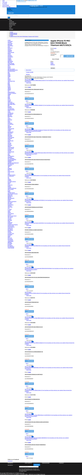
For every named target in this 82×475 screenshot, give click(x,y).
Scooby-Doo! (11, 233)
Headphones (11, 160)
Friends (9, 187)
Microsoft (10, 62)
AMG (9, 95)
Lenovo (9, 58)
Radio (9, 155)
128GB (9, 87)
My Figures (10, 229)
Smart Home (12, 24)
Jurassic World (11, 192)
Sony (9, 125)
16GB (9, 84)
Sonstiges (10, 234)
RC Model (4, 3)
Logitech (10, 51)
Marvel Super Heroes (13, 193)
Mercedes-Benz (11, 104)
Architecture (11, 176)
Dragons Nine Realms (13, 224)
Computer (11, 21)
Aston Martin (11, 213)
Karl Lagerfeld (11, 103)
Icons (9, 190)
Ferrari (9, 100)
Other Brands (5, 5)
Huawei (9, 144)
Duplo (9, 186)
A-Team (10, 209)
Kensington (10, 56)
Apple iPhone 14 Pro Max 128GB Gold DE (34, 327)
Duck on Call (11, 225)
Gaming (9, 42)
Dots (9, 183)
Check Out (11, 13)
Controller (10, 43)
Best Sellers (11, 250)
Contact (11, 29)
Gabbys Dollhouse (12, 188)
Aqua (9, 211)
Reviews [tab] (28, 74)
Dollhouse (10, 222)
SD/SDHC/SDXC (11, 71)
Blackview (10, 116)
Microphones (11, 164)
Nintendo (10, 44)
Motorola (10, 119)
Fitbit (9, 142)
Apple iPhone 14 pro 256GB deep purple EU (34, 89)
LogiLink (9, 59)
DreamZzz (10, 185)
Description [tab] (28, 70)
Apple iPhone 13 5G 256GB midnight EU (33, 114)
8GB (9, 83)
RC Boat (9, 244)
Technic (9, 206)
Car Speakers (11, 156)
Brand (51, 48)
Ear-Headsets (11, 158)
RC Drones (10, 245)
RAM (9, 73)
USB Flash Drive (11, 81)
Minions (9, 197)
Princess (10, 232)
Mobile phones (11, 110)
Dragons (10, 223)
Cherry (9, 49)
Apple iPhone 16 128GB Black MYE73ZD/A (34, 374)
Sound (10, 26)
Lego (3, 0)
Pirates (9, 231)
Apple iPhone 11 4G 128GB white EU (32, 399)
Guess (9, 101)
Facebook (10, 461)
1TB (8, 91)
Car (8, 154)
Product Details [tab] (29, 72)
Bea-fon (10, 115)
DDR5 (9, 76)
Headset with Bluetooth (13, 163)
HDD (9, 65)
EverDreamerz (11, 227)
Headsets (10, 157)
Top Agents (10, 240)
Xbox (9, 47)
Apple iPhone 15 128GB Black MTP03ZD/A (34, 207)
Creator (9, 180)
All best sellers (19, 378)
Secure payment (6, 6)
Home (10, 20)
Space (9, 235)
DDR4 (9, 75)
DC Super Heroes (12, 181)
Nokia (9, 122)
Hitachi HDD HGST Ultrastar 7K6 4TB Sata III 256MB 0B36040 (15, 365)
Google (9, 150)
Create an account (21, 1)
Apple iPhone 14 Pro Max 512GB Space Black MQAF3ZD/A (37, 159)
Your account (46, 463)
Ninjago (9, 199)
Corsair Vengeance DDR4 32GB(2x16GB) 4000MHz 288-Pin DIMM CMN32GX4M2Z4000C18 (15, 291)
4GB (9, 82)
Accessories (10, 113)
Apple (9, 112)
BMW (9, 97)
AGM (9, 111)
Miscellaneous (11, 198)
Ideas (9, 191)
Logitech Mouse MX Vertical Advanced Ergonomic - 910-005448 (14, 316)
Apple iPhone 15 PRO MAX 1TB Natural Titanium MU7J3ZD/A (38, 137)
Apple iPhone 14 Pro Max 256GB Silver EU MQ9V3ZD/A (37, 422)
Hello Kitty (10, 102)
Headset (10, 161)
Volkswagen (10, 241)
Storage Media (11, 64)
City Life (9, 218)
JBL (8, 167)
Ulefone (9, 126)
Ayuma (9, 214)
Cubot (9, 118)
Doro (9, 121)
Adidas (9, 94)
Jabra (9, 166)
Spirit (9, 237)
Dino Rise (10, 220)
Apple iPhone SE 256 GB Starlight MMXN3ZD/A (35, 444)
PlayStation (10, 45)
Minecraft (10, 195)
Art (8, 177)
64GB (9, 86)
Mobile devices (12, 23)
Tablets (9, 129)
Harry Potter (11, 189)
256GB (9, 89)
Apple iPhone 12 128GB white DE (32, 302)
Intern (9, 68)
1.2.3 (8, 208)
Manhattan (10, 61)
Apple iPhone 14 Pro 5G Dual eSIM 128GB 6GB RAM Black (37, 277)
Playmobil (4, 2)
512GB (9, 90)
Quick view (11, 257)
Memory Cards (11, 69)
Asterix (9, 212)
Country (10, 219)
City (9, 178)
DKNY (9, 98)
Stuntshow (10, 239)
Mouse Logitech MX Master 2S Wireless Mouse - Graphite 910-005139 (15, 341)
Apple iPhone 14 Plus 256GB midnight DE (34, 351)
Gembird (10, 50)
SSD (8, 77)
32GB (9, 85)
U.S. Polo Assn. (11, 108)
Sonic (9, 200)
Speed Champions (12, 201)
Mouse (9, 53)
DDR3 (9, 74)
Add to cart (12, 272)
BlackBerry (10, 114)
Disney (9, 182)
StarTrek (10, 238)
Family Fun (10, 228)
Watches (10, 138)
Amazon (10, 149)
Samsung (10, 123)
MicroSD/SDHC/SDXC (13, 70)
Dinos (9, 221)
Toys (10, 27)
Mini (8, 105)
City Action (10, 217)
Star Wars (10, 202)
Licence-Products (12, 93)
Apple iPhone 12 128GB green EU (32, 184)
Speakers (10, 165)
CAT (9, 117)
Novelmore (10, 230)
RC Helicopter (11, 246)
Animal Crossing (11, 175)
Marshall (10, 169)
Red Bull (9, 106)
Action (9, 210)
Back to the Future (12, 216)
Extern (9, 66)
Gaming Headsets (12, 159)
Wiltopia (10, 242)
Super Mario (10, 205)
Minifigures (10, 196)
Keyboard (10, 48)
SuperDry (10, 107)
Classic (9, 179)
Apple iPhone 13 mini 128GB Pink (32, 252)
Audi (9, 96)
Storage (9, 203)
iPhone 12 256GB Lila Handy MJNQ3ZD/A (34, 230)
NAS (9, 72)
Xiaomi (9, 127)
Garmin (9, 143)
